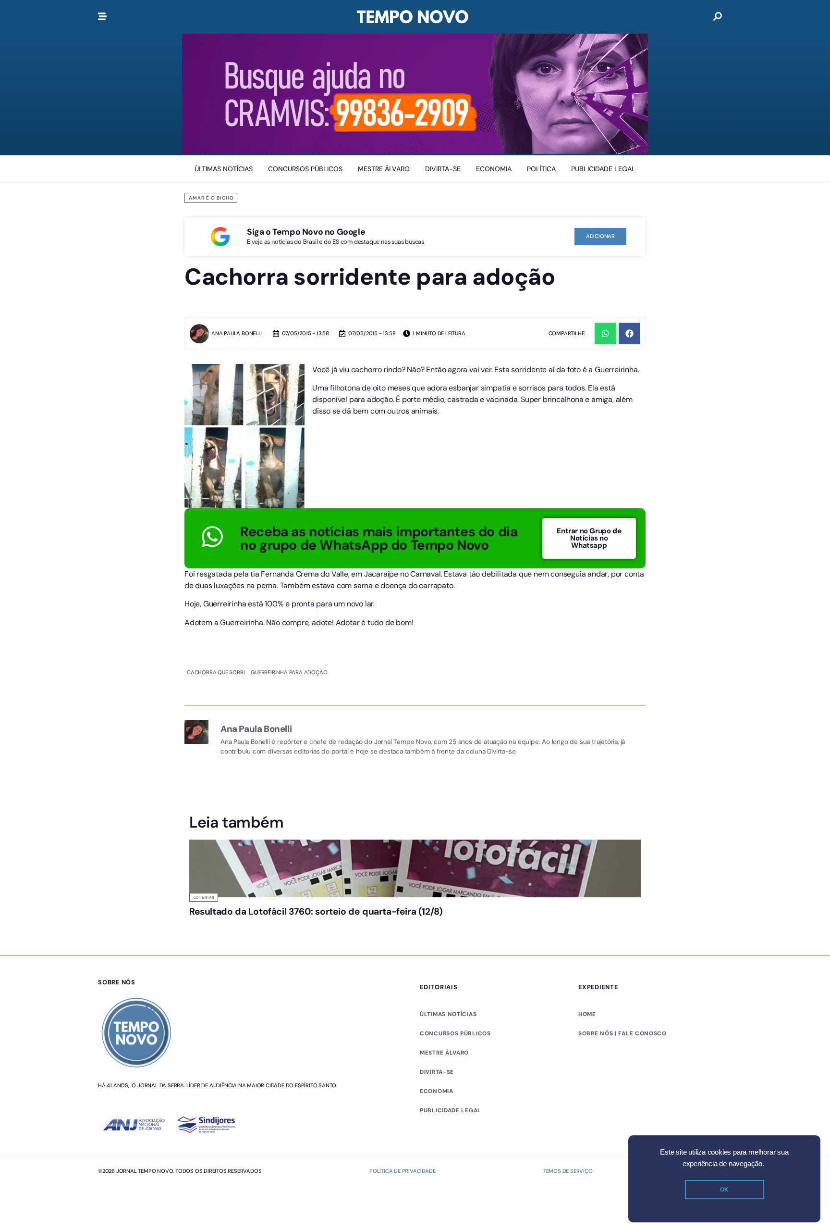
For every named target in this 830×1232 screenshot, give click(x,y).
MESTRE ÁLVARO (444, 1090)
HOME (587, 1051)
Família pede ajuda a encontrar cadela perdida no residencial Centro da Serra (584, 925)
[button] (605, 333)
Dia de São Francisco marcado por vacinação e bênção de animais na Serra (472, 925)
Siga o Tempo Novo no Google (306, 231)
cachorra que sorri (215, 672)
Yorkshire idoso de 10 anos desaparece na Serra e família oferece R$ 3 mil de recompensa (354, 930)
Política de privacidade (402, 1207)
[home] (412, 16)
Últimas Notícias (330, 897)
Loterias (204, 897)
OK (724, 1189)
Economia (436, 1128)
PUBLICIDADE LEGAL (450, 1147)
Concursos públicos (455, 1070)
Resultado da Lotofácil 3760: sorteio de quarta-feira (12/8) (237, 920)
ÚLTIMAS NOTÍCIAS (448, 1051)
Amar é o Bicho (211, 198)
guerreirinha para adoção (289, 672)
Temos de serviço (568, 1207)
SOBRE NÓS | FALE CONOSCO (622, 1070)
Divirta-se (437, 1109)
